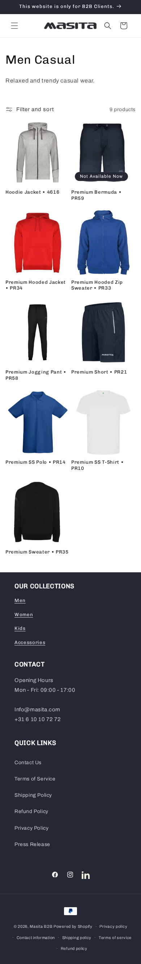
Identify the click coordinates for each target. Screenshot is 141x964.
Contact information (36, 937)
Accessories (29, 642)
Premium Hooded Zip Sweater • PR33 (97, 285)
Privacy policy (113, 926)
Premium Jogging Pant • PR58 (36, 375)
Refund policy (74, 948)
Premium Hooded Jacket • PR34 (35, 285)
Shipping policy (77, 937)
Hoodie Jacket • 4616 (32, 192)
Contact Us (28, 762)
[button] (14, 26)
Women (23, 614)
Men (20, 600)
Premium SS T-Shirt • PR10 (97, 465)
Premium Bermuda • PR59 (96, 195)
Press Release (32, 844)
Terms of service (115, 937)
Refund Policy (31, 811)
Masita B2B (41, 926)
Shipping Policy (33, 795)
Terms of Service (35, 779)
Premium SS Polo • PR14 (35, 462)
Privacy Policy (31, 828)
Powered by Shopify (73, 926)
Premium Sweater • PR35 (37, 552)
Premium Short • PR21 (99, 372)
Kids (20, 628)
